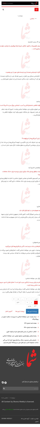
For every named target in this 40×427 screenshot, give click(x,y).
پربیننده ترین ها (32, 311)
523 (18, 302)
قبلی (36, 299)
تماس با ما (5, 398)
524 (35, 306)
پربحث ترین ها (19, 311)
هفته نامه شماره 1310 (30, 327)
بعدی (29, 306)
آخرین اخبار (8, 311)
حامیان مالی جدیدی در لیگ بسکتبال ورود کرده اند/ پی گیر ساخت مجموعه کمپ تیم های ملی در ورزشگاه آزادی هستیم (20, 341)
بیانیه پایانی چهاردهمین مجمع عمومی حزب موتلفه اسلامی (19, 336)
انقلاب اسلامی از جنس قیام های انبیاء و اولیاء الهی (21, 331)
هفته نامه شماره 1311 (30, 323)
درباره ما (12, 398)
